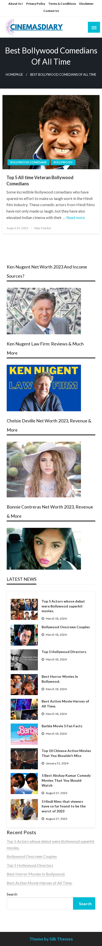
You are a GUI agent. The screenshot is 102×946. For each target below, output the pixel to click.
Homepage (14, 74)
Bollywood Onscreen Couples (66, 627)
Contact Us (51, 11)
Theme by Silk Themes (51, 939)
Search (12, 894)
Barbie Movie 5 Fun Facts (62, 726)
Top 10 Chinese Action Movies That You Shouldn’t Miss (66, 753)
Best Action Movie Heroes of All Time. (65, 703)
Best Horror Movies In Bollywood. (60, 678)
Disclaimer (86, 3)
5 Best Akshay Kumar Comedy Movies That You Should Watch (66, 780)
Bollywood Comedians (28, 162)
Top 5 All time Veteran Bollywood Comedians (40, 180)
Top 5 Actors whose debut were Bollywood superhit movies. (63, 606)
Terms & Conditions (62, 3)
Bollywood (63, 162)
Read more (75, 217)
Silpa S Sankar (42, 228)
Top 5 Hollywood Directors (64, 652)
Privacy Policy (35, 3)
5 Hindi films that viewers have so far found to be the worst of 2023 (64, 806)
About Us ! (15, 3)
